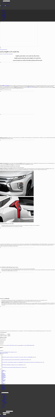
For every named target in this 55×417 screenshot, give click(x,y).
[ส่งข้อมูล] (1, 393)
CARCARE (3, 370)
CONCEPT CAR (4, 14)
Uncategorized (3, 383)
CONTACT (2, 20)
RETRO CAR (4, 17)
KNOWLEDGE (3, 16)
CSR (2, 371)
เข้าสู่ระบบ (4, 414)
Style (2, 379)
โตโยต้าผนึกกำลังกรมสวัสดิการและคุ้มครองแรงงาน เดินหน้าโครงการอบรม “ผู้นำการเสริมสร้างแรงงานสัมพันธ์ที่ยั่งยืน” (16, 357)
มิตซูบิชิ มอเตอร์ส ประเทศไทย (30, 87)
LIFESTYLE (3, 374)
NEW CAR (2, 12)
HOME (2, 385)
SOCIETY (4, 11)
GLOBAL (4, 398)
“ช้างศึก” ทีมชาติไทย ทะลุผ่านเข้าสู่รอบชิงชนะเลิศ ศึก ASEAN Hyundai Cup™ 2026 (12, 367)
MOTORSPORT (3, 375)
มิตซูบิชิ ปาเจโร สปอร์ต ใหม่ (6, 85)
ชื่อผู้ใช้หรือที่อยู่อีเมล (3, 411)
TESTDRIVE (3, 387)
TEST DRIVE (3, 380)
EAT (3, 19)
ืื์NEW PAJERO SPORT (31, 345)
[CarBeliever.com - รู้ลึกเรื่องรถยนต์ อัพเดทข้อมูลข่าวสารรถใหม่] (5, 5)
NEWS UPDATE (3, 10)
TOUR (2, 382)
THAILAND (4, 13)
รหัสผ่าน (1, 412)
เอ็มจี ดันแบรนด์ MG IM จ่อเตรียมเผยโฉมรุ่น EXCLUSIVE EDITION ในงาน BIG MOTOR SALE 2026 (14, 359)
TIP (3, 18)
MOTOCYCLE (3, 15)
